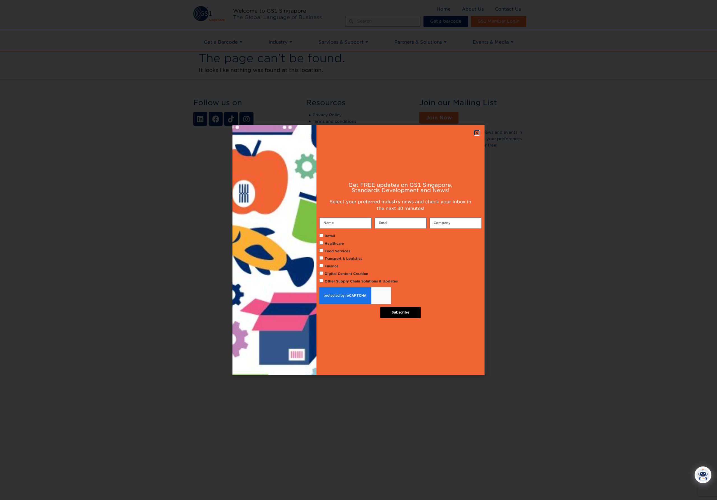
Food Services (337, 251)
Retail (330, 236)
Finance (332, 266)
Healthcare (334, 243)
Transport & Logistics (343, 258)
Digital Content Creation (346, 274)
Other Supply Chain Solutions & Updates (361, 281)
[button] (477, 133)
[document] (358, 250)
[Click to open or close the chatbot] (703, 474)
